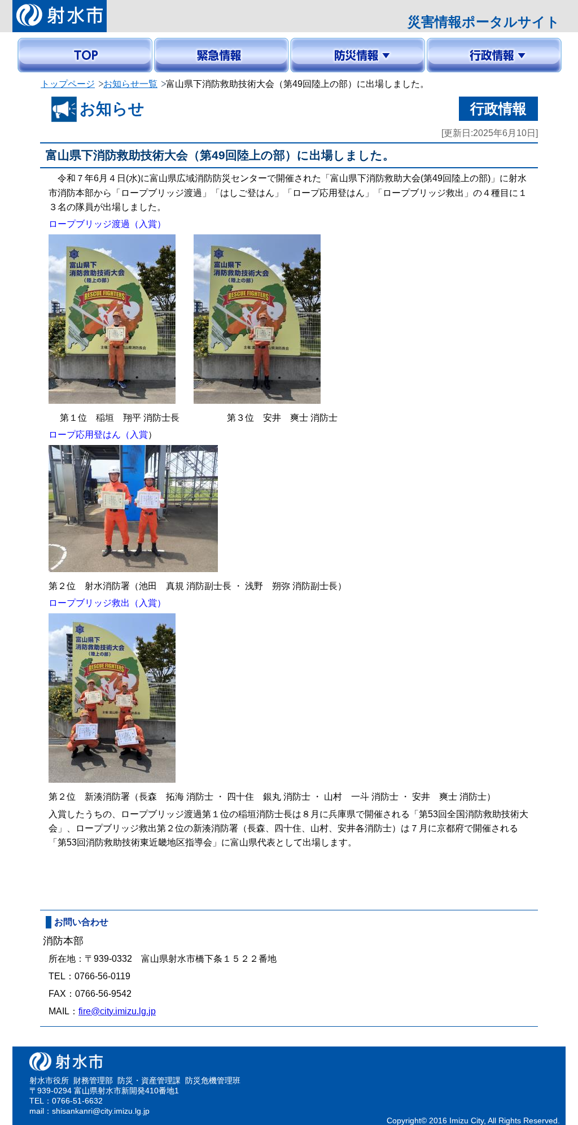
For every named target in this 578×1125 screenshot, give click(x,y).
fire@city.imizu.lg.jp (117, 1011)
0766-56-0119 (102, 976)
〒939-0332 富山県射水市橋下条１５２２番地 (181, 958)
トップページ (68, 84)
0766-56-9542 (103, 993)
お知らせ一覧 (130, 84)
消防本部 (63, 941)
